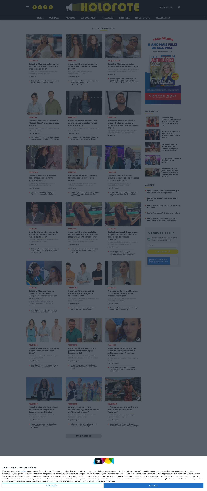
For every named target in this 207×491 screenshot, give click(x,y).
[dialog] (103, 473)
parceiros (22, 471)
